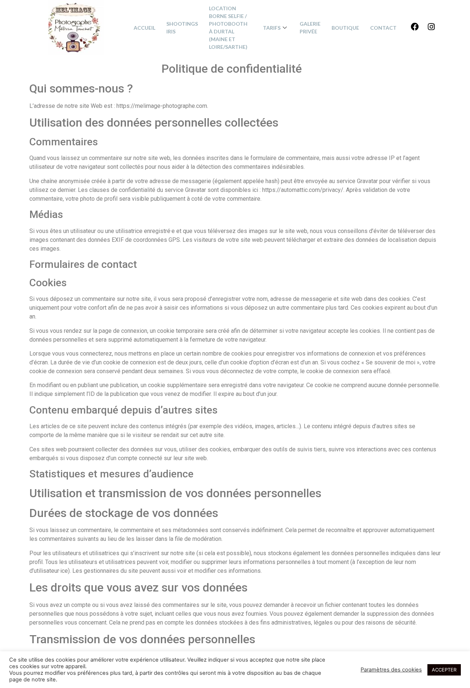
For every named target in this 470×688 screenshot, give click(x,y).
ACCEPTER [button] (444, 670)
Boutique (345, 28)
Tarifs (272, 28)
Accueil (144, 28)
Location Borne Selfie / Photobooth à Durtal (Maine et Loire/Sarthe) (228, 28)
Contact (383, 28)
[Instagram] (431, 27)
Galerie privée (310, 27)
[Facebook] (415, 27)
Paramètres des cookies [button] (391, 669)
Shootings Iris (182, 27)
